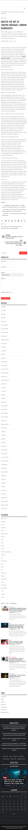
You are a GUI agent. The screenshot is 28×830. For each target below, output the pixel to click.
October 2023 (4, 420)
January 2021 (4, 497)
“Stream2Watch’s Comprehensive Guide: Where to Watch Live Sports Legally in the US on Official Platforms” (17, 610)
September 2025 (5, 339)
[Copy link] (5, 224)
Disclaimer (3, 704)
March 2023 (3, 446)
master (20, 226)
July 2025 (3, 347)
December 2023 (4, 413)
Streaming (3, 585)
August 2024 (4, 384)
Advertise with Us (5, 712)
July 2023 (3, 431)
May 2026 (3, 314)
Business (6, 226)
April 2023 (3, 442)
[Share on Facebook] (6, 221)
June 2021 (3, 483)
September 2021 (5, 472)
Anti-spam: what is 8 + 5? (6, 292)
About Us (3, 702)
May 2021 (3, 486)
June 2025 (3, 351)
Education (3, 527)
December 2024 (4, 369)
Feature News (4, 533)
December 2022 (4, 457)
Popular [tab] (3, 603)
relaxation (3, 228)
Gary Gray (4, 41)
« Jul (14, 814)
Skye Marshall (12, 612)
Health (2, 548)
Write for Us (3, 709)
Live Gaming (4, 561)
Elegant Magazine (13, 828)
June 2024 (3, 391)
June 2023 (3, 435)
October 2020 (4, 508)
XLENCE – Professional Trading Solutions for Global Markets (16, 642)
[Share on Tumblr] (24, 221)
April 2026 (3, 317)
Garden (2, 546)
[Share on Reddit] (21, 221)
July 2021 (3, 479)
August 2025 (4, 343)
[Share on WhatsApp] (15, 221)
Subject (3, 272)
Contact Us (3, 696)
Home (2, 699)
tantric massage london (12, 228)
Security (3, 576)
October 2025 (4, 336)
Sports (2, 582)
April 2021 (3, 490)
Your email (3, 266)
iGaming (3, 555)
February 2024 (4, 406)
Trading (3, 594)
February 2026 (4, 325)
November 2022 (4, 461)
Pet (2, 570)
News (2, 567)
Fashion (2, 530)
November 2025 (4, 332)
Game (2, 542)
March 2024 (3, 402)
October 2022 (4, 464)
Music (2, 564)
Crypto (2, 524)
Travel (2, 597)
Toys (2, 591)
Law (2, 558)
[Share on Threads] (2, 224)
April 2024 (3, 398)
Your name (3, 261)
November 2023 (4, 417)
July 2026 (3, 306)
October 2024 (4, 376)
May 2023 (3, 439)
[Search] (24, 8)
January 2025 (4, 365)
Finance (3, 536)
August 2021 (4, 475)
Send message (5, 298)
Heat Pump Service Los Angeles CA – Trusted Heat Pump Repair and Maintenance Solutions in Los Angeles (17, 660)
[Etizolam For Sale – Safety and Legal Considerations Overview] (4, 675)
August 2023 (4, 428)
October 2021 (4, 468)
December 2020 (4, 501)
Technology (3, 588)
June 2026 (3, 310)
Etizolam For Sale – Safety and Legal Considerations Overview (17, 675)
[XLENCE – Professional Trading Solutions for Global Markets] (4, 641)
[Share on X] (9, 221)
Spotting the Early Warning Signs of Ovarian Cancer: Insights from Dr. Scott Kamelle (13, 243)
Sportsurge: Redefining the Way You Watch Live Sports (14, 236)
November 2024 (4, 373)
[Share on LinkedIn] (12, 221)
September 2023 (5, 424)
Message (3, 278)
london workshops (13, 226)
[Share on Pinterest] (18, 221)
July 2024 (3, 387)
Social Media (4, 579)
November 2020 (4, 505)
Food (2, 539)
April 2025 (3, 358)
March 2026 (3, 321)
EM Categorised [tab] (13, 603)
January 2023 (4, 453)
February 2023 (4, 450)
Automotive (4, 518)
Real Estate (3, 573)
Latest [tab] (7, 603)
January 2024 (4, 409)
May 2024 (3, 395)
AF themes (20, 828)
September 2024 (5, 380)
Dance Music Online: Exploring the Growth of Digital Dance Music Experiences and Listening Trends (16, 626)
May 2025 (3, 354)
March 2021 (3, 494)
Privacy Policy (4, 707)
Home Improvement (6, 552)
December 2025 (4, 328)
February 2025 (4, 361)
